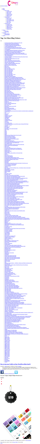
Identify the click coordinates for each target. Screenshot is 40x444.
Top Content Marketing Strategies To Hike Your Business (14, 296)
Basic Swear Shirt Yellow (9, 75)
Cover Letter (7, 122)
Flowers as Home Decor (9, 155)
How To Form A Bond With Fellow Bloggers (12, 184)
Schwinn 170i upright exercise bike (10, 255)
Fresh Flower (7, 161)
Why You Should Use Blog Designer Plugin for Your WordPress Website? (17, 328)
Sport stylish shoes (8, 271)
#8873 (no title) (7, 339)
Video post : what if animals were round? (11, 309)
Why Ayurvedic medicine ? (9, 323)
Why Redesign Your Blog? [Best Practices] (12, 325)
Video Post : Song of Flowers (9, 308)
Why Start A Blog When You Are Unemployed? (12, 326)
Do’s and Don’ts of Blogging (9, 140)
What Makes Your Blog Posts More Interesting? (12, 319)
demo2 (6, 131)
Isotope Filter (7, 31)
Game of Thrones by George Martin (10, 164)
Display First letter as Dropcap (10, 136)
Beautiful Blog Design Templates (10, 76)
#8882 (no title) (7, 345)
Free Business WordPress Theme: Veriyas (11, 159)
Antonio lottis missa (8, 59)
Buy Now (2, 377)
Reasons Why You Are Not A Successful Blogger (13, 247)
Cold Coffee (7, 118)
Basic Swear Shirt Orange (9, 70)
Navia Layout (9, 28)
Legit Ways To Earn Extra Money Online (11, 215)
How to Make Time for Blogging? (10, 191)
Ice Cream (6, 206)
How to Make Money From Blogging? (11, 190)
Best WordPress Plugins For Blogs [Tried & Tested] (13, 88)
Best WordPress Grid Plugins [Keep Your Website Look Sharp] (15, 87)
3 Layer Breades (7, 49)
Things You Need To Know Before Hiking (12, 287)
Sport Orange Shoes (8, 269)
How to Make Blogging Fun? (9, 189)
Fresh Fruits (6, 162)
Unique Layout (7, 16)
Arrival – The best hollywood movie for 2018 (12, 60)
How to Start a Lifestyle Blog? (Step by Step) (12, 198)
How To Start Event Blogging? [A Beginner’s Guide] (13, 199)
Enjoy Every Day (7, 147)
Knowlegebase (7, 33)
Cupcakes (6, 125)
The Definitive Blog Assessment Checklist (11, 281)
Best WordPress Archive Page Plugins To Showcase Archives (15, 85)
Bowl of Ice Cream (8, 104)
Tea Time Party (7, 277)
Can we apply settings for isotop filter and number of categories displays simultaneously (19, 110)
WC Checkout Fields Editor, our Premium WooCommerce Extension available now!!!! (19, 312)
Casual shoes (7, 113)
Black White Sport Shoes (9, 92)
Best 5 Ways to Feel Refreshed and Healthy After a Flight (14, 78)
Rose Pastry (6, 251)
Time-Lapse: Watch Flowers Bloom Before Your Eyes (13, 288)
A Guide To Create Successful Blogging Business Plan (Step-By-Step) (16, 56)
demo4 (6, 133)
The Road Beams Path (8, 282)
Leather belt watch (8, 214)
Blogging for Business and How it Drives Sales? (13, 96)
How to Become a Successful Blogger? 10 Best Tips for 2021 (15, 176)
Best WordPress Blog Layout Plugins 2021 (12, 86)
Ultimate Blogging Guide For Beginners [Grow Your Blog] (14, 302)
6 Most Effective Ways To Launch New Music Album (13, 51)
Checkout (6, 114)
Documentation (7, 34)
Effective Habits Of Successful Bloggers (11, 145)
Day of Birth (7, 127)
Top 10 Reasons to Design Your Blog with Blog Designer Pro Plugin (16, 293)
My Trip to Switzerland (8, 231)
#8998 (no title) (7, 337)
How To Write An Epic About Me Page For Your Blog (14, 204)
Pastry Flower (7, 239)
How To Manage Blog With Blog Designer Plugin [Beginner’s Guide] (16, 192)
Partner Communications (9, 238)
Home (3, 8)
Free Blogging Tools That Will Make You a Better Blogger (14, 158)
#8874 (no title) (7, 350)
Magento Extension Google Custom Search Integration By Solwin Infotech (17, 218)
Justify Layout (9, 26)
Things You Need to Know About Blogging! (12, 286)
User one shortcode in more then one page (11, 305)
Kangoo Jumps (7, 212)
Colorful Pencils (7, 119)
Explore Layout (9, 24)
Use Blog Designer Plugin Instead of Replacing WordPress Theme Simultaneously (18, 304)
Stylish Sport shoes (8, 275)
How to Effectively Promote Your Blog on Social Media (14, 182)
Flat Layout (8, 21)
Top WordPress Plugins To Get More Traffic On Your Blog (14, 298)
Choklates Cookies (8, 116)
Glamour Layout (9, 14)
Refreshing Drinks (8, 248)
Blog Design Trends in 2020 (9, 93)
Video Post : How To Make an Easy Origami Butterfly (13, 307)
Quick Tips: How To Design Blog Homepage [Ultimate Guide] (15, 246)
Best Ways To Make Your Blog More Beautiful (12, 84)
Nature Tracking (7, 234)
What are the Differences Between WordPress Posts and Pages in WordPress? (17, 317)
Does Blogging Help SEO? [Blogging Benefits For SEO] (14, 141)
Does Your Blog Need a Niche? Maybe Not (12, 142)
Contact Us (6, 121)
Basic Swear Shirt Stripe (9, 73)
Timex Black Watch (8, 289)
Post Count (6, 30)
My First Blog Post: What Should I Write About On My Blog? (15, 228)
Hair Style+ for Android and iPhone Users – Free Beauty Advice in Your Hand (17, 167)
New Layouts (7, 10)
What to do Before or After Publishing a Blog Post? (13, 320)
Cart (5, 112)
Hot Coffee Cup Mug (8, 173)
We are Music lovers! (8, 313)
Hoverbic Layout (9, 25)
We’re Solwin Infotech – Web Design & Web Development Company (16, 314)
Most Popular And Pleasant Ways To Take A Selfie (13, 223)
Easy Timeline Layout (10, 20)
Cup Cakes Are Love (8, 124)
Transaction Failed (8, 299)
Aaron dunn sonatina (8, 57)
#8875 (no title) (7, 347)
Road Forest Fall (7, 250)
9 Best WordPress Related (9, 54)
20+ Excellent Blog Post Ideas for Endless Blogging (13, 47)
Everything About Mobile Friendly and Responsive (13, 148)
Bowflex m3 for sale (8, 102)
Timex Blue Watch (8, 290)
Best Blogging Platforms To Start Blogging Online (13, 80)
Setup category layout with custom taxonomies (12, 257)
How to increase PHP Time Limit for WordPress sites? (13, 186)
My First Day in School (8, 229)
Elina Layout (9, 13)
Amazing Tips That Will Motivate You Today (12, 58)
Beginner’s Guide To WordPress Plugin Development (13, 77)
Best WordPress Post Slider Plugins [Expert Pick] (13, 89)
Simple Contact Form (8, 265)
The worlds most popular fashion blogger (11, 285)
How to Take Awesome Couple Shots (11, 200)
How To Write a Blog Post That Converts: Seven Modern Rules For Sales (17, 203)
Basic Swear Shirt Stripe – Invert (10, 74)
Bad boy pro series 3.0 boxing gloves (11, 65)
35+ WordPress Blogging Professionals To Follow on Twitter (15, 50)
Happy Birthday (7, 168)
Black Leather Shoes (8, 91)
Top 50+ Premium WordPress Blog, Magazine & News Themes (15, 295)
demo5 (6, 134)
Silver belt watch (7, 263)
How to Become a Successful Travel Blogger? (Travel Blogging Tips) (16, 178)
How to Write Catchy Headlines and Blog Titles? (13, 205)
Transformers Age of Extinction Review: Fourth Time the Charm (15, 300)
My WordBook (7, 232)
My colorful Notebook (8, 226)
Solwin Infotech (28, 440)
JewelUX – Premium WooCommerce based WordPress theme (15, 210)
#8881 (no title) (7, 344)
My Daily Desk (7, 227)
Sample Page (7, 253)
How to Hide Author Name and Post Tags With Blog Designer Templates (17, 185)
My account (6, 225)
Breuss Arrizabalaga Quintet (9, 108)
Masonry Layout (7, 220)
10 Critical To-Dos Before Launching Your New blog (13, 42)
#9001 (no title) (7, 355)
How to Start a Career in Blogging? (10, 197)
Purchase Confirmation (8, 243)
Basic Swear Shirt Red (8, 72)
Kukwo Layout (7, 213)
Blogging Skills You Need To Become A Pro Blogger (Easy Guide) (16, 99)
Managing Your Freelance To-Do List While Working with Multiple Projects (17, 219)
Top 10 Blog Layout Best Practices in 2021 (12, 292)
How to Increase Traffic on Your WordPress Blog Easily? (14, 187)
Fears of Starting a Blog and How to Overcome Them (13, 152)
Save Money (7, 254)
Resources (4, 32)
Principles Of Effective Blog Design (10, 241)
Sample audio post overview (9, 252)
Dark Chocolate (7, 126)
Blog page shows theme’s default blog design (12, 94)
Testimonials (7, 278)
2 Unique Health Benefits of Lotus (10, 46)
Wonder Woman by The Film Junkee (11, 330)
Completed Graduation (8, 120)
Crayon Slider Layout (10, 19)
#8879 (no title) (7, 342)
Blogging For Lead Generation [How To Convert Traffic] (14, 97)
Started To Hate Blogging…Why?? (10, 274)
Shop (5, 262)
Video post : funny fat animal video (10, 306)
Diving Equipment (8, 139)
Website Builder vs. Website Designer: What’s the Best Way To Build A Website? (18, 316)
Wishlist (6, 329)
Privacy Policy (7, 242)
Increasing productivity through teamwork (11, 208)
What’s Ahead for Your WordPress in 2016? (12, 321)
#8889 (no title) (7, 352)
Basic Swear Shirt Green (9, 69)
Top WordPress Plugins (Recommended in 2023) (13, 297)
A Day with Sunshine (8, 55)
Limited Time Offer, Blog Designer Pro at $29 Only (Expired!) (15, 217)
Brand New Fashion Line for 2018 (10, 106)
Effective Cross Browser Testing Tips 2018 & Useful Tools (14, 144)
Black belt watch (7, 90)
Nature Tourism (7, 233)
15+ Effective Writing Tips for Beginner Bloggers (13, 45)
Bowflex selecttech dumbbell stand (10, 103)
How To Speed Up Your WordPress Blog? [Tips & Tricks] (14, 196)
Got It (1, 443)
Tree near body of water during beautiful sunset (12, 301)
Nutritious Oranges (8, 237)
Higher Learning (7, 171)
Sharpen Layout (7, 260)
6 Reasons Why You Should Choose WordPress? (13, 52)
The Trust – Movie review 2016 (10, 284)
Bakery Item (7, 66)
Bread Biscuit (7, 107)
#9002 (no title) (7, 348)
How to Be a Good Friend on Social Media (12, 175)
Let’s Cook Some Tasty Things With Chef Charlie (13, 216)
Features (6, 153)
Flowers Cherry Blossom (9, 156)
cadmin (5, 366)
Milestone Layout (9, 27)
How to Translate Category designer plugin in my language (14, 201)
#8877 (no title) (7, 351)
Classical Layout (7, 23)
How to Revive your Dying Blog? (10, 194)
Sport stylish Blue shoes (8, 270)
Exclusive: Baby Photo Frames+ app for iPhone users (13, 149)
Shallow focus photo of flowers (10, 259)
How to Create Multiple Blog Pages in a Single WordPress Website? (16, 180)
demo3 (6, 132)
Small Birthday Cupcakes (9, 268)
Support (3, 35)
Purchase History (7, 244)
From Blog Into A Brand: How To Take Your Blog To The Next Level (16, 163)
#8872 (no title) (7, 338)
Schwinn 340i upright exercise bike (10, 256)
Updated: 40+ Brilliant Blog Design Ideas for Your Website (14, 303)
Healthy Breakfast (8, 170)
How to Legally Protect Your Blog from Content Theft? (14, 188)
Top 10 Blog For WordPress (9, 291)
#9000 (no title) (7, 354)
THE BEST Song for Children (10, 280)
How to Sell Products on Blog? (10, 195)
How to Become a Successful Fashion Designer (12, 177)
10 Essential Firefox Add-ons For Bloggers (12, 43)
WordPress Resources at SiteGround (11, 331)
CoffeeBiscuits (7, 117)
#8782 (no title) (7, 356)
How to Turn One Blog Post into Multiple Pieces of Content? (15, 202)
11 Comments (19, 366)
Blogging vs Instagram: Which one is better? (12, 100)
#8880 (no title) (7, 353)
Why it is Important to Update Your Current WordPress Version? (15, 324)
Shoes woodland (7, 261)
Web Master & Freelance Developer (10, 315)
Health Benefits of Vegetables (9, 169)
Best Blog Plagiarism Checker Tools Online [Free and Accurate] (15, 79)
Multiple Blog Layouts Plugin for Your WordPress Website (14, 224)
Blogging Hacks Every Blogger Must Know (12, 98)
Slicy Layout (9, 22)
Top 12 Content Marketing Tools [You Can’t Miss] (13, 294)
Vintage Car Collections (8, 310)
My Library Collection (8, 230)
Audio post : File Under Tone (9, 62)
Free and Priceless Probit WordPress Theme (12, 157)
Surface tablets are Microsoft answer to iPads (12, 276)
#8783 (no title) (7, 334)
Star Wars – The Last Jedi (9, 272)
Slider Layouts (7, 267)
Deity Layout (9, 12)
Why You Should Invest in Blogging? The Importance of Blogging (16, 327)
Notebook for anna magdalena (10, 236)
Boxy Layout (9, 18)
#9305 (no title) (7, 358)
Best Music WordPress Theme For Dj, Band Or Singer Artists (15, 82)
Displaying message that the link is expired (12, 138)
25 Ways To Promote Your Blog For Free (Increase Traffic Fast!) (15, 48)
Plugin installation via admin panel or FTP (11, 240)
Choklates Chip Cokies (8, 115)
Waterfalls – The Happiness (9, 311)
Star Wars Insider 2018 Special (10, 273)
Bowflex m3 (7, 101)
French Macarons (7, 160)
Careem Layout (9, 11)
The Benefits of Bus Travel (9, 279)
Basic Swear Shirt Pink (8, 71)
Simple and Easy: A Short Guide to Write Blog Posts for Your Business (16, 264)
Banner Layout (9, 17)
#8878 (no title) (7, 341)
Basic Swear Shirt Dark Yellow (10, 68)
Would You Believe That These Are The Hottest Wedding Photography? (16, 333)
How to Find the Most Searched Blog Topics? (12, 183)
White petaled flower (8, 322)
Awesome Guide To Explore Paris (10, 64)
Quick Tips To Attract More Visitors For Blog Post (13, 245)
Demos (3, 9)
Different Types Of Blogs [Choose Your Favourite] (13, 135)
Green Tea (6, 166)
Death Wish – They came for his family (11, 128)
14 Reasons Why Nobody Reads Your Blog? (12, 44)
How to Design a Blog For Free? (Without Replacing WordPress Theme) (17, 181)
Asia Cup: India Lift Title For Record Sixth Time (13, 61)
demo (5, 130)
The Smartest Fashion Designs (10, 283)
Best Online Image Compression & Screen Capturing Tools (14, 83)
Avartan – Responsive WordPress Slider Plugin (12, 63)
